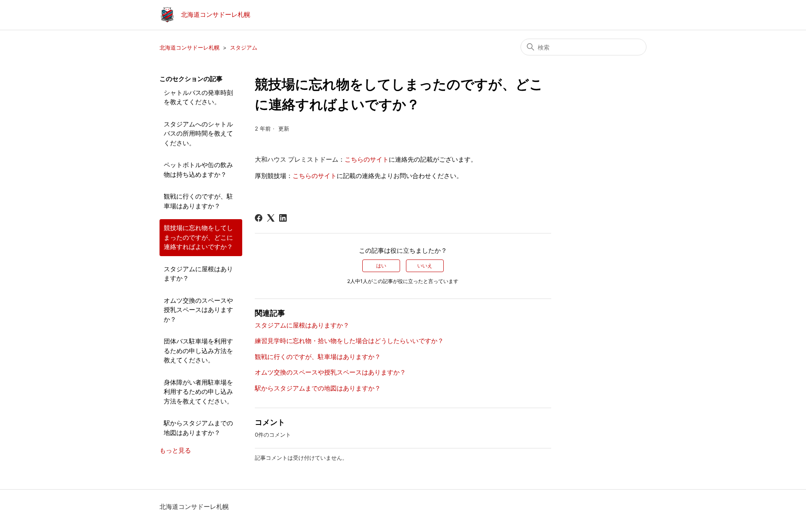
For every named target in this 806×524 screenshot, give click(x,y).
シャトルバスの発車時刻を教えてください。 (198, 97)
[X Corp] (271, 218)
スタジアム (243, 47)
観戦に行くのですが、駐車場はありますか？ (198, 201)
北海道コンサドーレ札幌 (190, 47)
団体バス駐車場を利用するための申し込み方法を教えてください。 (198, 350)
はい (381, 265)
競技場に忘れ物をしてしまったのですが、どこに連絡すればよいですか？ (198, 237)
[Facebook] (258, 218)
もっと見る (175, 450)
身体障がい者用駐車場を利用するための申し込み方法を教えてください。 (198, 391)
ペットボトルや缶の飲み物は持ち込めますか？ (198, 169)
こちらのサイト (367, 159)
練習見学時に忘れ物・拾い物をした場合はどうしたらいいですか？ (349, 341)
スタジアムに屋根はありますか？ (198, 274)
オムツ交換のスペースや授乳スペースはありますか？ (198, 309)
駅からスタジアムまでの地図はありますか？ (198, 428)
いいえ (424, 265)
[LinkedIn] (283, 218)
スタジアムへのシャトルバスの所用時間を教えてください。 (198, 133)
